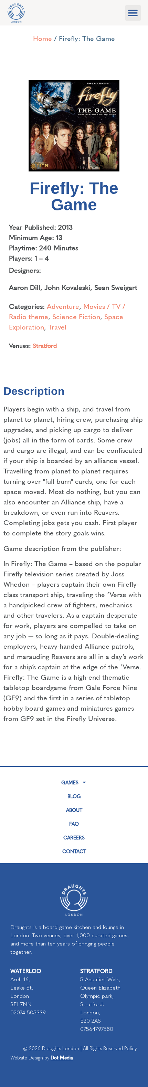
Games (69, 782)
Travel (57, 326)
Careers (74, 837)
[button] (133, 13)
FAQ (74, 823)
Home (42, 38)
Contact (74, 851)
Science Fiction (76, 316)
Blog (74, 796)
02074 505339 (28, 1012)
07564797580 (96, 1029)
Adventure (63, 306)
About (74, 809)
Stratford (45, 345)
